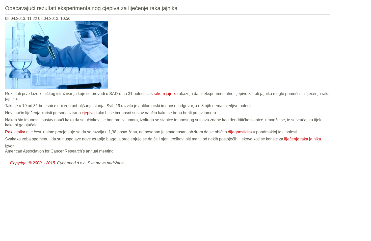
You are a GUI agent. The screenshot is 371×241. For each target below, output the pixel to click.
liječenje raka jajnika (302, 139)
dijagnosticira (240, 132)
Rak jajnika (15, 132)
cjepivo (88, 113)
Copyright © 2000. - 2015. (33, 163)
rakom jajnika (166, 94)
